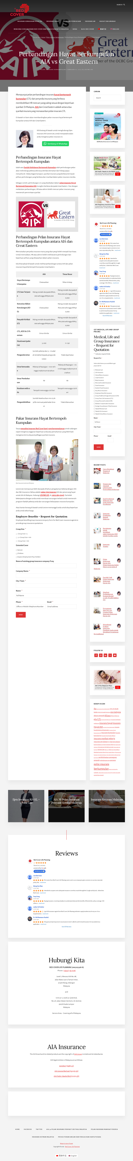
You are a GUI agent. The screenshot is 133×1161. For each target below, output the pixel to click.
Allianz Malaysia (115, 715)
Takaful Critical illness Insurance (104, 414)
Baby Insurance (99, 380)
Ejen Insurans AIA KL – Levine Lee (26, 801)
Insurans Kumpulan (108, 733)
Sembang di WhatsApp (57, 143)
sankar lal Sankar (104, 286)
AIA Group (78, 1054)
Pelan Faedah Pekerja (110, 752)
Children (20, 553)
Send (21, 615)
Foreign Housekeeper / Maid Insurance (106, 406)
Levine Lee (101, 749)
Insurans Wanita (106, 545)
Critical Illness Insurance (101, 375)
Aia (95, 709)
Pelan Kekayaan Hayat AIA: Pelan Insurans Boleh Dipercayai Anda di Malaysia (106, 564)
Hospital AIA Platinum (106, 719)
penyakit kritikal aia (102, 754)
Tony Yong (102, 271)
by (26, 1157)
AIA (37, 107)
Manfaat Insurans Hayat (100, 752)
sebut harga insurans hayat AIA (105, 772)
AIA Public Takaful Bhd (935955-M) (66, 1076)
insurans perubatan (101, 742)
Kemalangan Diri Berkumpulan (106, 747)
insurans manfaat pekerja (104, 738)
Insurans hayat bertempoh (109, 727)
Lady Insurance (99, 377)
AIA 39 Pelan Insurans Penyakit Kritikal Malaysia (66, 801)
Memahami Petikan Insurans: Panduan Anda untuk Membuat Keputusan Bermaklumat (106, 629)
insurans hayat (105, 723)
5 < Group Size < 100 (24, 537)
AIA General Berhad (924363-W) (66, 1071)
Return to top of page (66, 1143)
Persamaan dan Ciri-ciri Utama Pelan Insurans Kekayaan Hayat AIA (110, 612)
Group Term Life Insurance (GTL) (104, 398)
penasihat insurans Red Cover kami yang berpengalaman (43, 429)
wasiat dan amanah (99, 775)
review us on (105, 234)
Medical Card (99, 370)
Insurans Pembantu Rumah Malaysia (107, 516)
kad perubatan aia (98, 744)
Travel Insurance (99, 385)
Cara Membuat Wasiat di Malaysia (108, 471)
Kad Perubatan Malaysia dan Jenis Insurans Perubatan (108, 501)
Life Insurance (99, 372)
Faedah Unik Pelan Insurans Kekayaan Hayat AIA (108, 580)
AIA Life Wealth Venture (104, 712)
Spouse (20, 550)
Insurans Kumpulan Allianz (108, 735)
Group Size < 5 (22, 534)
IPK (109, 742)
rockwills (96, 772)
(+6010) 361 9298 (69, 971)
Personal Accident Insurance (103, 383)
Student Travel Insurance (102, 388)
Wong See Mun (104, 254)
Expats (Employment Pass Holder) (29, 557)
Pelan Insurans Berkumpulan (53, 69)
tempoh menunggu (116, 772)
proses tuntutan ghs (113, 769)
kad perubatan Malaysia (109, 744)
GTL (99, 719)
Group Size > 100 (23, 541)
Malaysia (106, 749)
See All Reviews (107, 315)
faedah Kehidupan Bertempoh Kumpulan (40, 167)
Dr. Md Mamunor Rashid (107, 301)
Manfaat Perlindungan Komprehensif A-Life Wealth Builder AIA (111, 596)
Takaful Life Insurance (101, 411)
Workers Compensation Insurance (104, 403)
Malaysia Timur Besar (114, 749)
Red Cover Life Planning (108, 223)
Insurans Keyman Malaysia (107, 799)
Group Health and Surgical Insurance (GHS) (107, 396)
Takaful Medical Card (101, 409)
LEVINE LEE (44, 495)
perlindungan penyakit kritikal (108, 760)
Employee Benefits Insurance (103, 393)
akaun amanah (99, 716)
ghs (95, 719)
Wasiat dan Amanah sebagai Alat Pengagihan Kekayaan (111, 486)
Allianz (108, 715)
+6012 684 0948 (58, 495)
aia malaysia (115, 712)
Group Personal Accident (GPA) (103, 401)
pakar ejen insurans (48, 492)
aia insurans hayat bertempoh (103, 708)
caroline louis (103, 239)
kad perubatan (115, 742)
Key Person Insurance (101, 390)
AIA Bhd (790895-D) (66, 1066)
